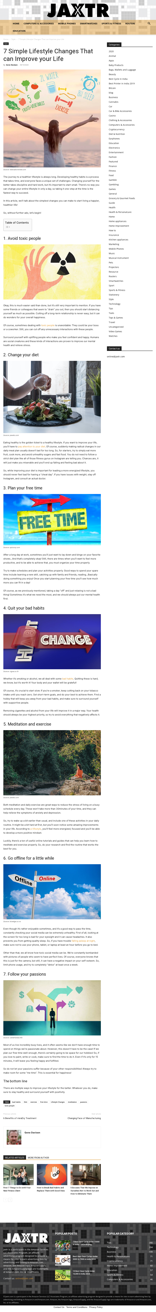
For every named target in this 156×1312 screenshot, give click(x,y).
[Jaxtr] (78, 10)
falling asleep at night (83, 940)
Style (13, 39)
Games (112, 189)
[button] (149, 23)
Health (112, 207)
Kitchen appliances (118, 239)
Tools (111, 313)
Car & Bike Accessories (120, 111)
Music (112, 253)
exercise (33, 1102)
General (113, 193)
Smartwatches (88, 23)
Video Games (115, 331)
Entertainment (116, 152)
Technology (114, 303)
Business (113, 97)
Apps (111, 60)
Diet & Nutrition (117, 134)
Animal (112, 55)
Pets (111, 262)
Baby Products (116, 65)
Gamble (113, 179)
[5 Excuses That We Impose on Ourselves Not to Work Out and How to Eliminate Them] (86, 1174)
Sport (111, 285)
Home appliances (117, 221)
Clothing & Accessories (120, 120)
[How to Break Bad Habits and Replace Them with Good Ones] (52, 1174)
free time (44, 1102)
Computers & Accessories (39, 23)
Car (110, 106)
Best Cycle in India (118, 78)
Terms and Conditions (76, 1307)
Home (16, 23)
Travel (112, 322)
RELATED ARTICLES (14, 1158)
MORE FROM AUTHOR (38, 1158)
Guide (112, 202)
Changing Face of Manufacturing (84, 1118)
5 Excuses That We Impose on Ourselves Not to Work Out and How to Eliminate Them (85, 1191)
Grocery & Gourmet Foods (122, 198)
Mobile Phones (67, 23)
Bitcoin (112, 88)
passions (83, 1102)
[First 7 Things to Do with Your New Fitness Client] (18, 1174)
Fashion (113, 156)
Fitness (112, 170)
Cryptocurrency (116, 129)
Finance (113, 166)
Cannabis (113, 101)
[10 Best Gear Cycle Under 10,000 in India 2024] (62, 1275)
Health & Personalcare (120, 212)
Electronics (114, 147)
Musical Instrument (119, 257)
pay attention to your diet (31, 446)
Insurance (114, 235)
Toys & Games (116, 317)
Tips (111, 308)
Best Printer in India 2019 (122, 83)
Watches (113, 336)
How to (112, 230)
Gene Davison (12, 65)
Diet (25, 1102)
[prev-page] (5, 1200)
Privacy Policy (96, 1307)
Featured (113, 161)
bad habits (67, 678)
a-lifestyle (35, 828)
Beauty (112, 74)
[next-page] (10, 1200)
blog (111, 92)
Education (19, 30)
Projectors (114, 267)
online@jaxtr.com (24, 1278)
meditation (72, 1102)
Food (111, 175)
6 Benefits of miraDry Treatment (19, 1118)
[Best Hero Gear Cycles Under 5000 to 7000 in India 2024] (62, 1260)
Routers (130, 23)
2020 (111, 51)
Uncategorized (116, 326)
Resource (113, 271)
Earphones (114, 138)
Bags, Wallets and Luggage (122, 69)
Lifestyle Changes (58, 1102)
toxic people (48, 325)
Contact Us (59, 1307)
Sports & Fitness (111, 23)
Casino (112, 115)
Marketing (114, 244)
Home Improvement (119, 225)
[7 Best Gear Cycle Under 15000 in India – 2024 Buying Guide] (62, 1245)
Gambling (114, 184)
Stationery (114, 294)
